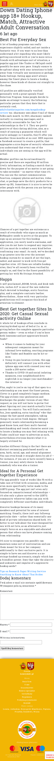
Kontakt (27, 703)
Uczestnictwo (27, 688)
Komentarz (6, 591)
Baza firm (26, 681)
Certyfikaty (27, 694)
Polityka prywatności (27, 700)
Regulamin (27, 697)
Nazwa (5, 624)
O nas (27, 684)
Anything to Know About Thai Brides (21, 574)
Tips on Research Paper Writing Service (23, 571)
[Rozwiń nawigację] (4, 3)
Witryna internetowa (12, 637)
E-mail (4, 631)
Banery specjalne (27, 691)
